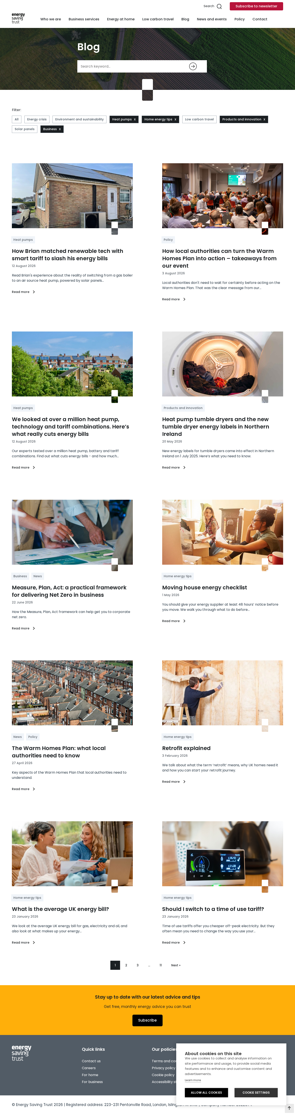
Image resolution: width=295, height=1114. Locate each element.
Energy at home (121, 19)
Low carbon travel (158, 19)
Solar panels (25, 129)
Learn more (193, 1080)
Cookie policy (163, 1074)
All (17, 119)
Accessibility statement (172, 1081)
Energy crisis (37, 119)
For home (90, 1074)
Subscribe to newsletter (256, 6)
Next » (176, 965)
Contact (259, 19)
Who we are (50, 19)
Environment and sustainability (79, 119)
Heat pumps (122, 119)
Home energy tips (158, 119)
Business (50, 129)
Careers (89, 1067)
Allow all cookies (206, 1093)
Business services (84, 19)
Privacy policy (163, 1067)
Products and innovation (241, 119)
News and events (212, 19)
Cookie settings (256, 1093)
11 (161, 965)
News (37, 576)
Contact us (91, 1061)
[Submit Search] (193, 66)
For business (92, 1081)
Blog (185, 19)
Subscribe (147, 1020)
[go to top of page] (289, 1108)
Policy (240, 19)
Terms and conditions (170, 1061)
